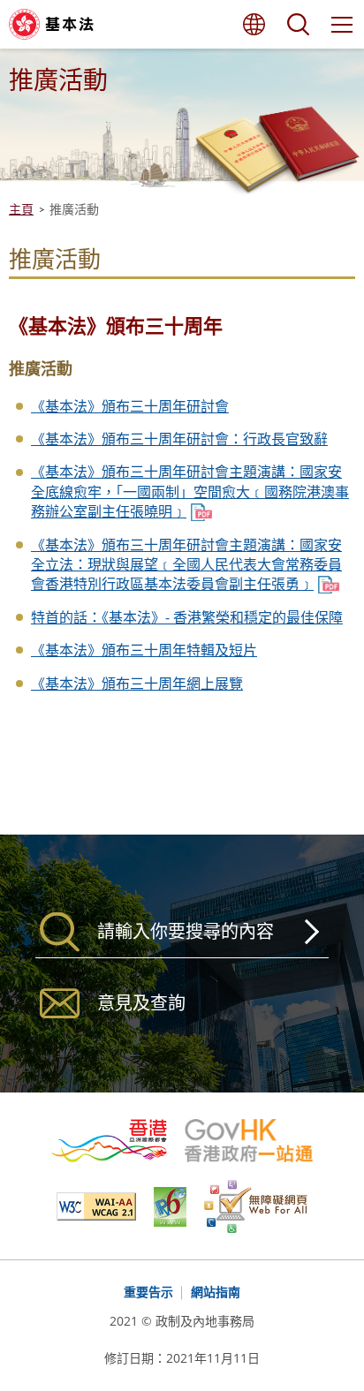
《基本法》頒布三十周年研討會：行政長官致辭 (179, 439)
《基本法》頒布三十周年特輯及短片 (144, 650)
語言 (253, 24)
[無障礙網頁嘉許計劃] (255, 1206)
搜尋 (298, 24)
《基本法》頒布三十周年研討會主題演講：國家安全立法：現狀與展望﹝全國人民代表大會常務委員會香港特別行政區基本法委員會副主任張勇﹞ (186, 564)
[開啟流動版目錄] (342, 24)
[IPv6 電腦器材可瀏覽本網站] (179, 1206)
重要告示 (148, 1291)
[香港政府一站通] (248, 1140)
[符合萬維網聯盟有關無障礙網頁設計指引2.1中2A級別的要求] (105, 1206)
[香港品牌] (118, 1140)
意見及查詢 (141, 1003)
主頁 (21, 208)
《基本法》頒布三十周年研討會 (130, 406)
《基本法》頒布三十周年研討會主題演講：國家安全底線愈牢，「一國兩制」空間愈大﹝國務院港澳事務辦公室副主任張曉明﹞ (190, 491)
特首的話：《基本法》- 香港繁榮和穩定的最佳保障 (187, 617)
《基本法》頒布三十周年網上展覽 (137, 683)
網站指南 (215, 1291)
